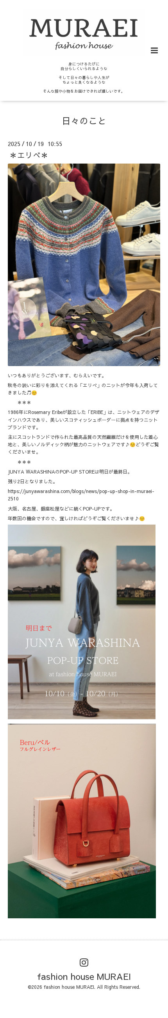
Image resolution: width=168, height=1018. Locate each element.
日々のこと (84, 120)
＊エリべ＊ (28, 155)
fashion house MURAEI (84, 976)
